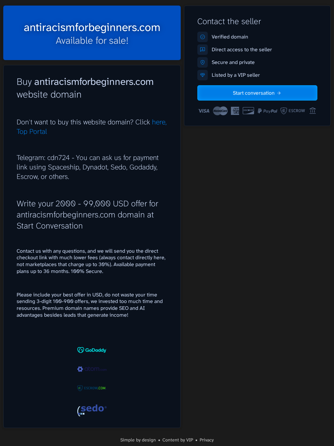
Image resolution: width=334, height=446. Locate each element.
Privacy (207, 440)
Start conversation (254, 92)
